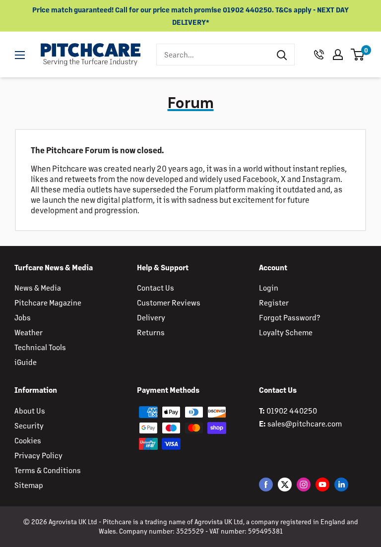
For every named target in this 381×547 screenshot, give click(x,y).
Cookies (27, 440)
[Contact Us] (319, 54)
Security (29, 425)
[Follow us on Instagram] (304, 484)
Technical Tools (40, 347)
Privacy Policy (38, 455)
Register (274, 302)
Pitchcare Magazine (47, 302)
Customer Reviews (168, 302)
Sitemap (28, 484)
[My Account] (338, 54)
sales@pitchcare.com (304, 423)
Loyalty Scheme (286, 332)
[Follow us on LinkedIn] (341, 484)
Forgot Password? (289, 317)
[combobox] (213, 54)
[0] (358, 55)
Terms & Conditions (47, 470)
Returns (151, 332)
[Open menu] (20, 55)
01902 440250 (291, 410)
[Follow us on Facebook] (266, 484)
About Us (29, 410)
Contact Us (155, 287)
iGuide (25, 361)
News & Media (37, 287)
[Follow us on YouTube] (322, 484)
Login (268, 287)
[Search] (281, 54)
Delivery (151, 317)
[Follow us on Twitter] (285, 484)
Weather (28, 332)
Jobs (22, 317)
